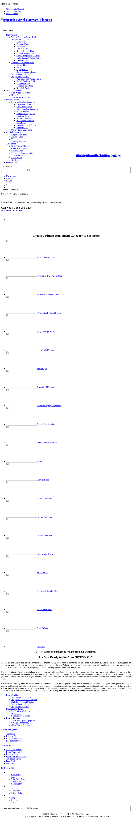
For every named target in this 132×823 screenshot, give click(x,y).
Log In (9, 181)
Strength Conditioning (46, 424)
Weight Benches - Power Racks (50, 276)
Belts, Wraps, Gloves (45, 554)
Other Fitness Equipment (47, 443)
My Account (11, 176)
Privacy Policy (17, 793)
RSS (13, 802)
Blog (13, 798)
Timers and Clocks (44, 609)
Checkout (10, 178)
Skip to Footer (12, 13)
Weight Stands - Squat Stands (49, 313)
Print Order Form (18, 779)
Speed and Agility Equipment (49, 406)
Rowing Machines (44, 517)
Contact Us (15, 774)
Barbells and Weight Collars (48, 294)
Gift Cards (41, 647)
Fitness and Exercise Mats (47, 591)
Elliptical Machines (44, 498)
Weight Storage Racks (46, 331)
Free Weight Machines (46, 350)
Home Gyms (42, 368)
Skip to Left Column (14, 11)
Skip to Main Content (15, 9)
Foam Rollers (42, 628)
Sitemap (14, 800)
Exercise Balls (42, 572)
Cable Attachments (44, 535)
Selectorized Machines (46, 387)
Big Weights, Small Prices (93, 155)
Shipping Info (17, 784)
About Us (15, 788)
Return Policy (17, 781)
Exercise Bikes (43, 480)
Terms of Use (16, 791)
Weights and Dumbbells (46, 257)
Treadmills (41, 461)
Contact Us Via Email (13, 210)
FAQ (13, 777)
